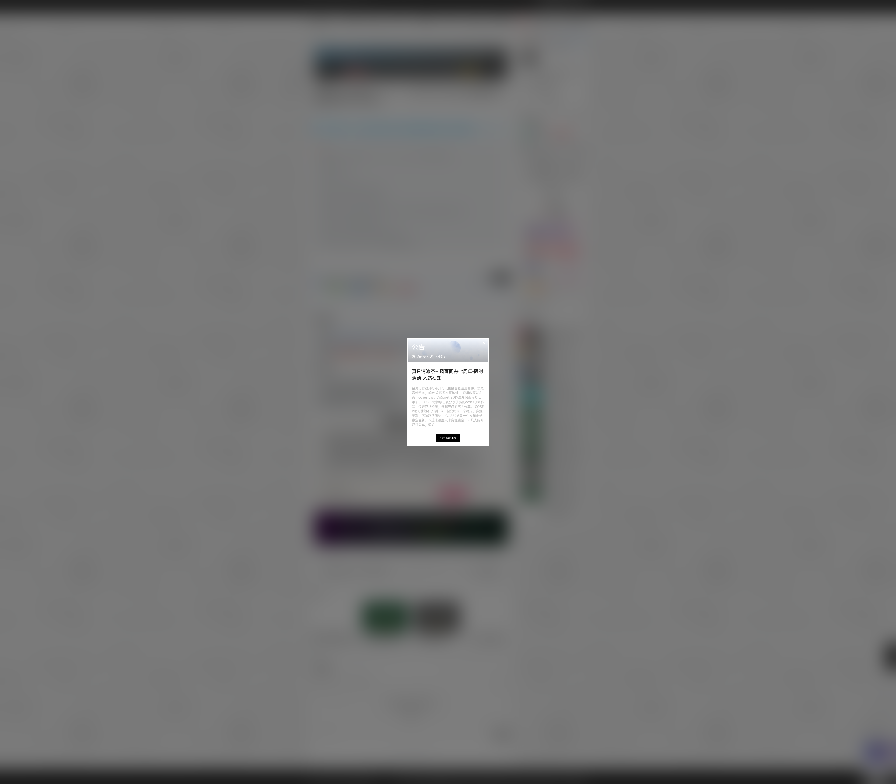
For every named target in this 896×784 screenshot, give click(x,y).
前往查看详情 (448, 438)
